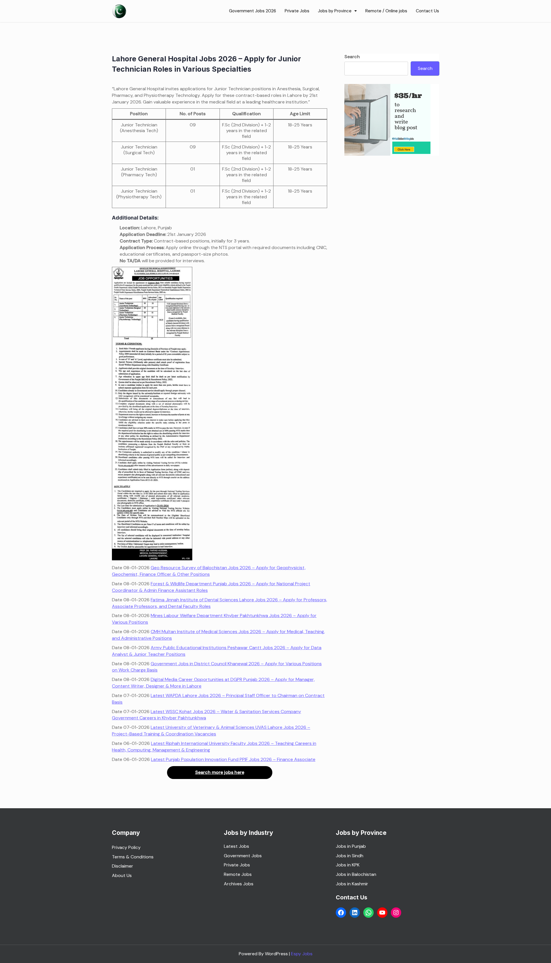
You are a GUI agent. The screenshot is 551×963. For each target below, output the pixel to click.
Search (352, 57)
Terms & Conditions (133, 857)
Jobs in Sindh (349, 856)
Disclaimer (122, 866)
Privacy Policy (126, 847)
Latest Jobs (236, 846)
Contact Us (427, 11)
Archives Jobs (238, 884)
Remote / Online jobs (386, 11)
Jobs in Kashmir (352, 884)
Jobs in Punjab (351, 846)
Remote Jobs (238, 874)
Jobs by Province (335, 11)
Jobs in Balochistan (356, 874)
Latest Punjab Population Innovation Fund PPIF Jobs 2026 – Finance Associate (233, 759)
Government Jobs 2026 (252, 11)
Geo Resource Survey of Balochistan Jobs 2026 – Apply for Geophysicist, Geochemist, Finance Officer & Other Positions (209, 571)
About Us (122, 875)
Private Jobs (297, 11)
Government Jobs (243, 856)
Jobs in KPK (348, 865)
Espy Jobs (302, 954)
